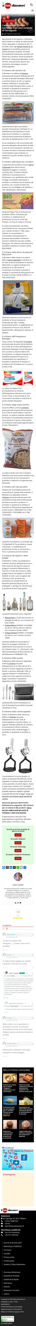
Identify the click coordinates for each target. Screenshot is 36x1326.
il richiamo (24, 73)
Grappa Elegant (11, 633)
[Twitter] (20, 903)
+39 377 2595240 (11, 1235)
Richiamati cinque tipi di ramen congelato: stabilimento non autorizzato (9, 1088)
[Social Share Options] (4, 1204)
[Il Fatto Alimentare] (13, 5)
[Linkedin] (15, 903)
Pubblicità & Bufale (11, 1279)
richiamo (12, 717)
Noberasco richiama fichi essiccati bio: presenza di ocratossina (8, 1134)
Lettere (6, 1294)
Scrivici (7, 1223)
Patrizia (13, 976)
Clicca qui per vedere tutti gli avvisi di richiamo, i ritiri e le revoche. (16, 810)
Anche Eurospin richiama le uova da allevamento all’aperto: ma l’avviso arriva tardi (26, 1088)
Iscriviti (18, 835)
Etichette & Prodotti (11, 1276)
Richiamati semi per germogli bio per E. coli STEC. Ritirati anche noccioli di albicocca (9, 1111)
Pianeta (7, 1286)
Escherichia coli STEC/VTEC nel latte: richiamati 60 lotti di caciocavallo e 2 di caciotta (26, 1110)
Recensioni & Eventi (11, 1290)
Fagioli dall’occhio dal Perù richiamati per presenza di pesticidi (26, 1133)
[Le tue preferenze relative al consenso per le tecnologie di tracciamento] (3, 3)
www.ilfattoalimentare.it (14, 1226)
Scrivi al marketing (12, 1232)
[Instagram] (18, 903)
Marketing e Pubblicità (12, 1246)
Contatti (7, 1253)
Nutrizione (8, 1283)
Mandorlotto (10, 618)
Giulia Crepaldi (7, 34)
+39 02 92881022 (11, 1221)
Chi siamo (7, 1250)
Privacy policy (9, 1257)
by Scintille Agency (6, 1323)
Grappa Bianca (11, 625)
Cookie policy (9, 1261)
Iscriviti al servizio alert (13, 1243)
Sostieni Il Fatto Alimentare (14, 1264)
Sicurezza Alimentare (12, 1272)
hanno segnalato (14, 260)
